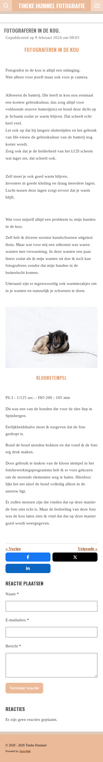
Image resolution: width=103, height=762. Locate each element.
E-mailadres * (17, 620)
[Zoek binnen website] (6, 5)
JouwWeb (25, 751)
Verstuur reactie (24, 688)
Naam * (12, 594)
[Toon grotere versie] (51, 337)
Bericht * (13, 646)
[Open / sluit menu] (97, 5)
